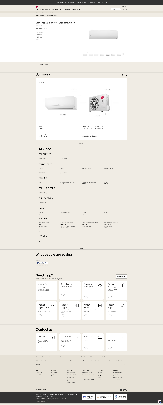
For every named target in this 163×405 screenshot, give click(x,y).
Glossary (115, 382)
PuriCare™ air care (71, 382)
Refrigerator (69, 375)
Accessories (67, 9)
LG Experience (102, 384)
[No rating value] (39, 28)
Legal (76, 394)
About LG (100, 375)
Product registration (117, 372)
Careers (99, 377)
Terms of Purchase (49, 396)
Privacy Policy (63, 394)
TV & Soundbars (54, 372)
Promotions (38, 374)
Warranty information (118, 377)
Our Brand (100, 379)
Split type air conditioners (54, 12)
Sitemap (44, 394)
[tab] (37, 64)
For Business (124, 6)
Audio (52, 375)
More (37, 39)
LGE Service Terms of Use (53, 394)
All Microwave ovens (71, 380)
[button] (116, 9)
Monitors (61, 9)
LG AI (78, 9)
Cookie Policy (71, 394)
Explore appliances (71, 372)
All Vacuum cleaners (71, 379)
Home (37, 12)
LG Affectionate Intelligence (88, 379)
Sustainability (101, 381)
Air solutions (55, 9)
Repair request (116, 379)
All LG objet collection (71, 374)
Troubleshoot (116, 375)
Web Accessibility (39, 396)
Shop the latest (39, 372)
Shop (37, 9)
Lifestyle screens (54, 374)
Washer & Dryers (70, 377)
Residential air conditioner (44, 12)
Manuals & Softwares (118, 374)
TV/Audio (41, 9)
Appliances (47, 9)
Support (74, 9)
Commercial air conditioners (88, 374)
